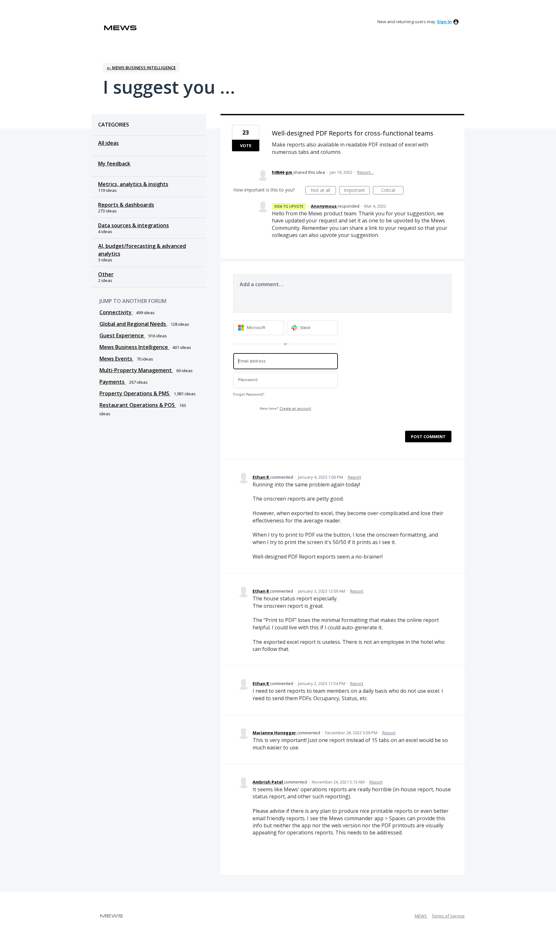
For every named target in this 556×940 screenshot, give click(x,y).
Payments (112, 381)
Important (357, 190)
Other (106, 274)
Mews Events (116, 358)
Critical (392, 190)
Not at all (323, 190)
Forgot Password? (248, 394)
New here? (285, 408)
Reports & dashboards (126, 204)
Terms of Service (448, 916)
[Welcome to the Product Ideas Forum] (120, 28)
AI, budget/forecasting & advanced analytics (142, 249)
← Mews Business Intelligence (141, 67)
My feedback (114, 163)
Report (354, 477)
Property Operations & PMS (135, 393)
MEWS (421, 916)
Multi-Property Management (136, 370)
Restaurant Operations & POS (137, 405)
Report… (365, 172)
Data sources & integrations (133, 225)
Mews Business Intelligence (134, 347)
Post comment (428, 436)
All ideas (108, 142)
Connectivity (116, 312)
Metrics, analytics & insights (133, 184)
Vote (245, 145)
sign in (444, 21)
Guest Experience (122, 335)
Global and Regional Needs (133, 323)
